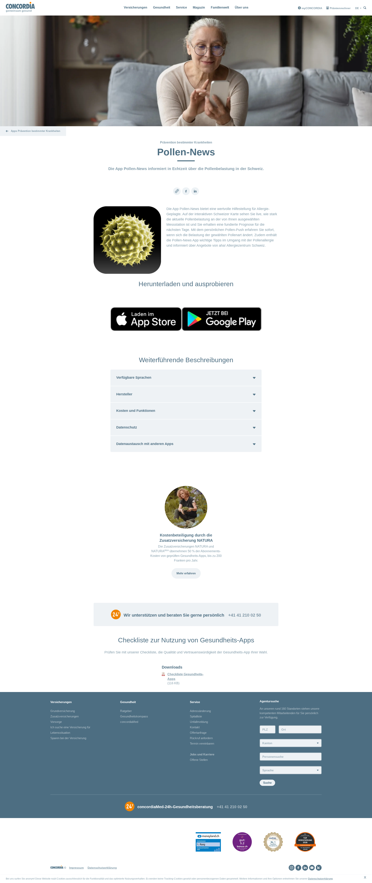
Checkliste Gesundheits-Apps (185, 677)
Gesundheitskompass (134, 716)
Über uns (241, 7)
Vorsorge (56, 721)
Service (181, 7)
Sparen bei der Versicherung (68, 738)
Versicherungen (135, 7)
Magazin (199, 7)
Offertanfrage (198, 732)
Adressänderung (200, 711)
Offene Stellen (199, 759)
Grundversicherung (62, 711)
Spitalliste (196, 716)
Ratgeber (126, 711)
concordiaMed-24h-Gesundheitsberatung (175, 807)
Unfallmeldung (199, 721)
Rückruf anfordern (201, 738)
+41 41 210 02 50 (244, 615)
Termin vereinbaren (202, 743)
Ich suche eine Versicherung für (70, 727)
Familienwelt (220, 7)
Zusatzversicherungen (64, 716)
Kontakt (195, 727)
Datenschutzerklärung (320, 878)
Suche (267, 782)
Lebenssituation (60, 732)
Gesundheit (161, 7)
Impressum (76, 867)
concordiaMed (129, 721)
